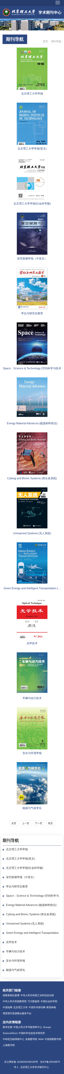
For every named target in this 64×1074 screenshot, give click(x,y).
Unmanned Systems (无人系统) (25, 923)
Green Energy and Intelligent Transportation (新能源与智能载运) (32, 933)
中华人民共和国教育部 (15, 1001)
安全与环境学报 (15, 960)
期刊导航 (15, 39)
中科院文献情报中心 (13, 1039)
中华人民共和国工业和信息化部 (37, 995)
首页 (45, 41)
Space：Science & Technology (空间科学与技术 (32, 896)
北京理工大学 (20, 1007)
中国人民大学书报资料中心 (27, 1027)
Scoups (47, 1027)
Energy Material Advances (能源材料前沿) (31, 905)
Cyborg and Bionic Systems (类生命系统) (31, 914)
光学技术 (11, 942)
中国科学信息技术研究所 (32, 1033)
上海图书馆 (9, 1045)
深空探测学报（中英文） (21, 877)
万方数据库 (34, 1001)
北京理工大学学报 (17, 849)
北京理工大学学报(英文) (20, 858)
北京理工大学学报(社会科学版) (24, 867)
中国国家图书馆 (53, 1039)
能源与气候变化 (15, 969)
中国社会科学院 (49, 1001)
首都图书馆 (31, 1039)
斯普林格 (51, 1007)
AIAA (41, 1039)
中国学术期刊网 (37, 1007)
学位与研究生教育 (17, 886)
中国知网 (7, 1007)
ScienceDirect (10, 1033)
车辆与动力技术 (15, 951)
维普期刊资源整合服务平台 (17, 1013)
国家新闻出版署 (11, 995)
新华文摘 (7, 1027)
